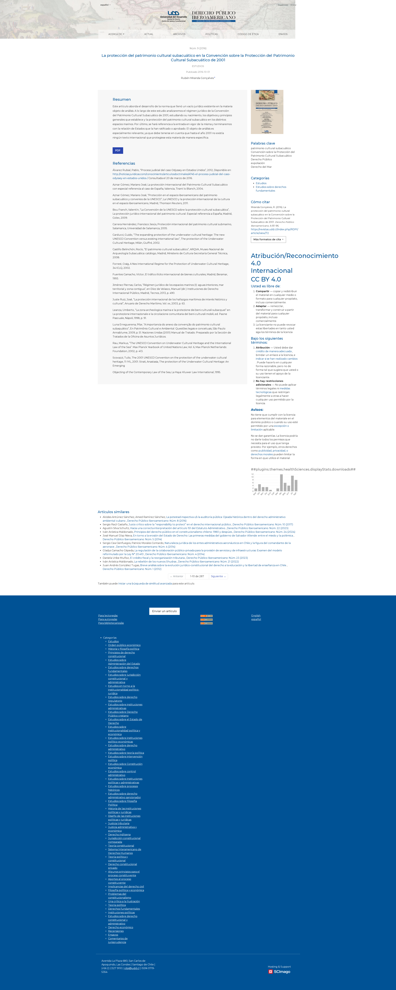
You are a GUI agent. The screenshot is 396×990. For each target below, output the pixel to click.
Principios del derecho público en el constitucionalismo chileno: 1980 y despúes (183, 531)
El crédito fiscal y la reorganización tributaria (157, 557)
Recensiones (116, 931)
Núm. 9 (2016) (198, 48)
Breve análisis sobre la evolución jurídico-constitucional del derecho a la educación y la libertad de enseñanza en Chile (213, 565)
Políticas (211, 34)
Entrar (294, 5)
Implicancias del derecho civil (126, 886)
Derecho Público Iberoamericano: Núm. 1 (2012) (132, 569)
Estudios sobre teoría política (126, 752)
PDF (118, 150)
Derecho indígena (119, 834)
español (106, 5)
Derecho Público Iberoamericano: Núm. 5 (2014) (132, 539)
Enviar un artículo (164, 611)
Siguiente (218, 576)
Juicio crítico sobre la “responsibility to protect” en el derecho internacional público (180, 524)
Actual (148, 34)
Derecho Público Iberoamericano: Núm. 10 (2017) (263, 524)
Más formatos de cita (268, 239)
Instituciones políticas (121, 912)
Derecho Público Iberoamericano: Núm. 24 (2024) (264, 531)
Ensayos (113, 934)
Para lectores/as (108, 615)
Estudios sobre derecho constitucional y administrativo (122, 920)
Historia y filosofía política (123, 648)
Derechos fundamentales (124, 908)
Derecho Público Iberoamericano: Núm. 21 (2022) (208, 561)
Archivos (179, 34)
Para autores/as (107, 619)
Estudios (261, 183)
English (255, 615)
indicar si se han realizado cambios (276, 358)
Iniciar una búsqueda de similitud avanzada (145, 583)
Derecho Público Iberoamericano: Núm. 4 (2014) (145, 546)
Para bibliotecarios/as (111, 623)
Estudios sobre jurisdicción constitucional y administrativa (124, 678)
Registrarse (283, 5)
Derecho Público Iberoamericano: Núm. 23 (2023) (217, 557)
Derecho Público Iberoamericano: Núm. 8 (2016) (157, 520)
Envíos (283, 34)
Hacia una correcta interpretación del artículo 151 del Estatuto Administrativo (178, 528)
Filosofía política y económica (126, 890)
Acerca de (115, 34)
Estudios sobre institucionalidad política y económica (124, 730)
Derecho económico (120, 927)
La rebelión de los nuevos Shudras (155, 561)
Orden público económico (124, 645)
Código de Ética (248, 34)
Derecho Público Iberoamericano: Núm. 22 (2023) (257, 528)
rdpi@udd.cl (132, 968)
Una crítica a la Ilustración (124, 901)
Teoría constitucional (121, 845)
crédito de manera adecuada (274, 351)
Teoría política (117, 905)
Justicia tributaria (118, 823)
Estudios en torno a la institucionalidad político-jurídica (123, 690)
